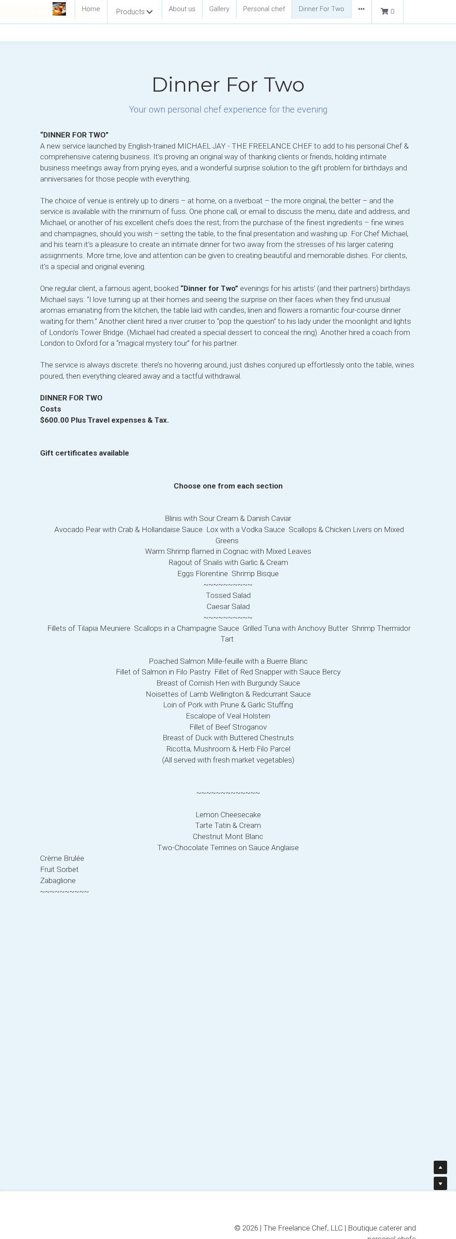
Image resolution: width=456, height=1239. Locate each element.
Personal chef (264, 9)
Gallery (219, 9)
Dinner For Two (321, 9)
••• (361, 8)
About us (182, 9)
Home (91, 9)
